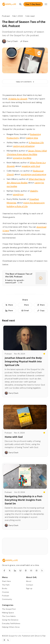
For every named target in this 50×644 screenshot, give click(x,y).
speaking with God (31, 166)
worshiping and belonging (33, 174)
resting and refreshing (24, 146)
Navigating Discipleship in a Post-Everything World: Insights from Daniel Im (24, 500)
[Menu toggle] (46, 4)
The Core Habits (9, 616)
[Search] (20, 4)
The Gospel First (9, 609)
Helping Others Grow (11, 627)
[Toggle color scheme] (6, 640)
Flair (44, 636)
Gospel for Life (15, 636)
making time (32, 138)
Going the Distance (10, 620)
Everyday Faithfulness (11, 623)
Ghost (37, 636)
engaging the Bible (22, 158)
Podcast (6, 16)
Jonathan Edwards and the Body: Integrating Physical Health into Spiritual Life (23, 361)
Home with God (14, 436)
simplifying (18, 194)
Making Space (8, 612)
